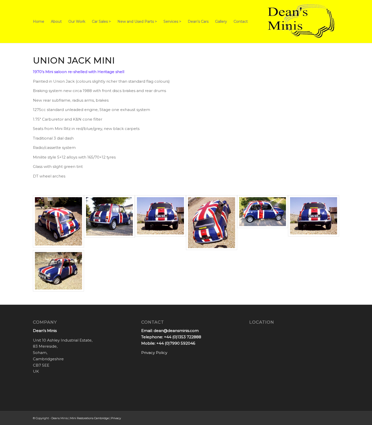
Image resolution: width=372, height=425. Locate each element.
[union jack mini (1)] (58, 222)
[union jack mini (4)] (211, 222)
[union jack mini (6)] (313, 222)
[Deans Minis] (301, 21)
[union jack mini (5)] (262, 222)
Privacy (116, 418)
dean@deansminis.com (176, 330)
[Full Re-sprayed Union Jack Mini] (58, 271)
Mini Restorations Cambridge (89, 418)
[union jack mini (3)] (160, 222)
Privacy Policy (154, 352)
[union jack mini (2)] (109, 222)
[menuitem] (39, 21)
